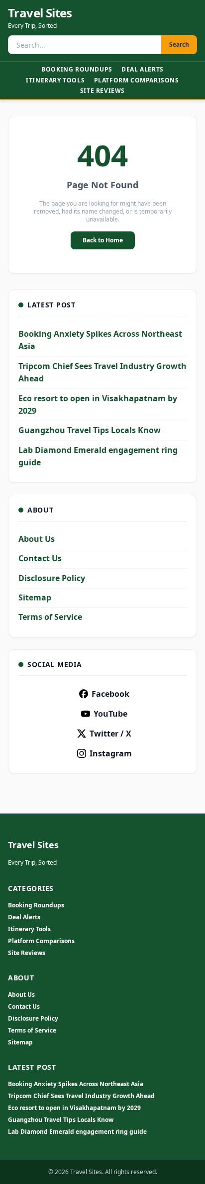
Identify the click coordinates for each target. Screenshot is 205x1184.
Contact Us (40, 558)
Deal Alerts (142, 69)
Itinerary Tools (55, 80)
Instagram (111, 753)
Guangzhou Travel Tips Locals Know (89, 430)
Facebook (110, 693)
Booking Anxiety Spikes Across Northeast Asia (75, 1084)
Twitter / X (110, 733)
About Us (36, 538)
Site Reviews (102, 90)
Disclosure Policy (51, 578)
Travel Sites (40, 13)
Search (179, 44)
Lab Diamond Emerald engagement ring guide (77, 1132)
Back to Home (103, 240)
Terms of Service (50, 616)
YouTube (110, 713)
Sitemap (34, 597)
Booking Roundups (76, 69)
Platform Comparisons (136, 80)
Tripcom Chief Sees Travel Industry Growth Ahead (81, 1096)
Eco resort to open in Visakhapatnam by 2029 (74, 1108)
